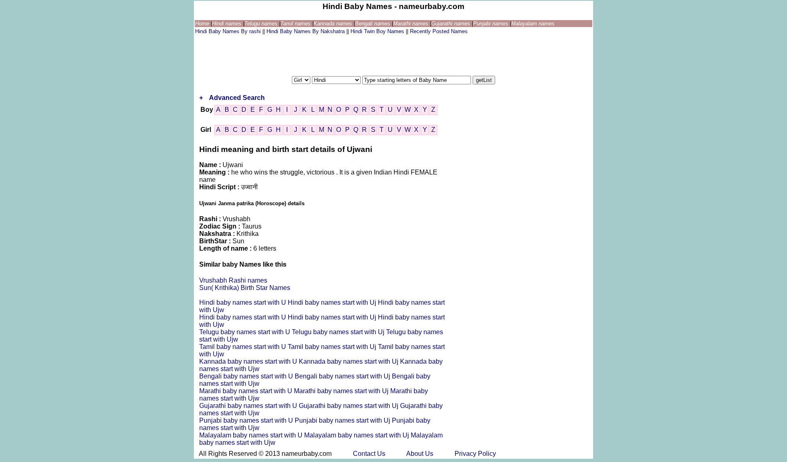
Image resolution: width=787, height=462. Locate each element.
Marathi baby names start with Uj (342, 390)
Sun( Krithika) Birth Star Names (244, 287)
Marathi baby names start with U (246, 390)
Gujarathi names (451, 23)
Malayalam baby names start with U (251, 435)
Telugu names (261, 23)
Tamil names (296, 23)
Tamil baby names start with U (243, 346)
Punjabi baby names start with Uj (343, 420)
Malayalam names (533, 23)
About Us (420, 453)
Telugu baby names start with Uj (339, 331)
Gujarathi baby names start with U (249, 405)
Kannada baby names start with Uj (349, 361)
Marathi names (411, 23)
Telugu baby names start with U (245, 331)
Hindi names (227, 23)
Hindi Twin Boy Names (378, 31)
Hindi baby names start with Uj (333, 302)
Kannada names (334, 23)
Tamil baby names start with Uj (333, 346)
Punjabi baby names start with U (247, 420)
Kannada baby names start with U (249, 361)
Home (203, 23)
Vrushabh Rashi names (233, 280)
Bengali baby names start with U (247, 376)
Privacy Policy (475, 453)
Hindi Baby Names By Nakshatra (306, 31)
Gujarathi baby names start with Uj (349, 405)
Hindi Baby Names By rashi (228, 31)
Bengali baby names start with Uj (343, 376)
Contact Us (370, 453)
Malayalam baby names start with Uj (357, 435)
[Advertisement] (344, 54)
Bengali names (373, 23)
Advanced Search (237, 97)
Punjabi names (491, 23)
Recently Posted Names (439, 31)
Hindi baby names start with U (243, 302)
